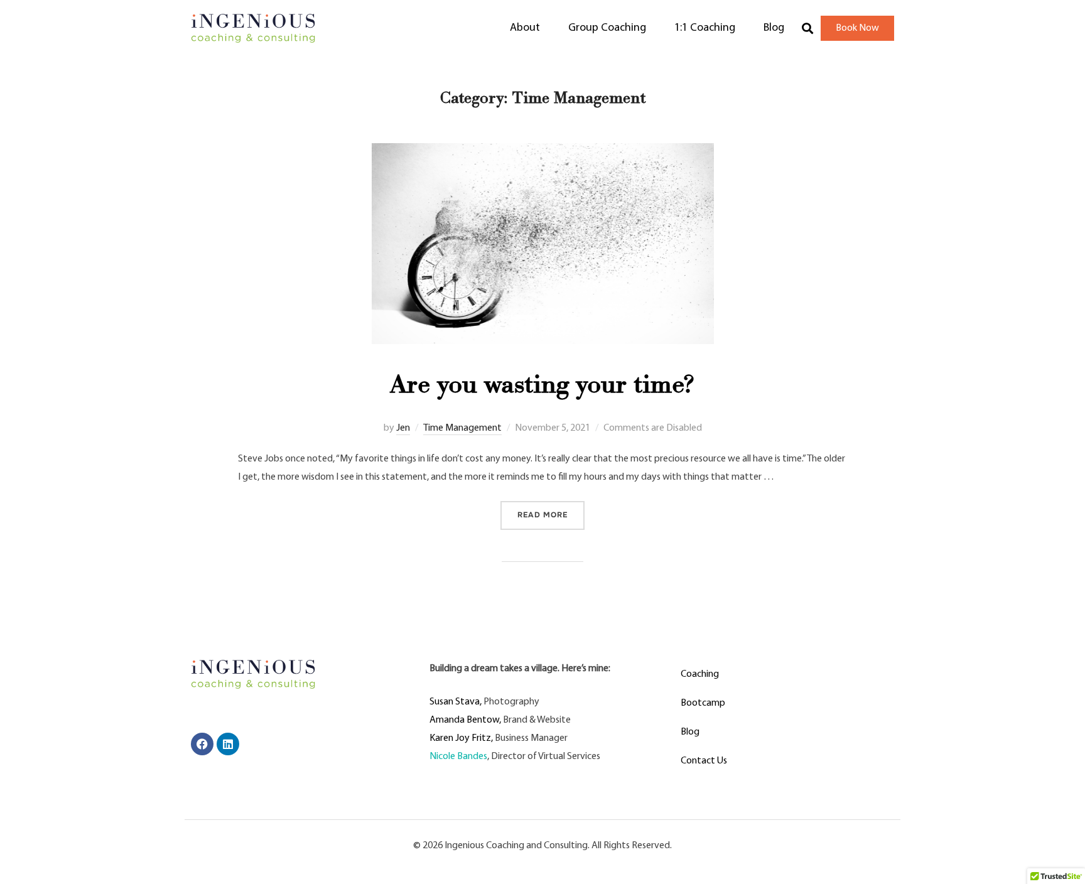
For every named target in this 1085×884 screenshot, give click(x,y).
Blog (774, 28)
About (525, 28)
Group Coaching (607, 28)
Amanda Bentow (464, 720)
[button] (807, 28)
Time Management (462, 428)
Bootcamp (703, 703)
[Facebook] (202, 744)
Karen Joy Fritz (460, 738)
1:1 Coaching (704, 28)
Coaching (700, 674)
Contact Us (704, 761)
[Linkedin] (228, 744)
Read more (551, 510)
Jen (403, 428)
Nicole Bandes (458, 757)
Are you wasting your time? (542, 388)
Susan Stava (454, 702)
